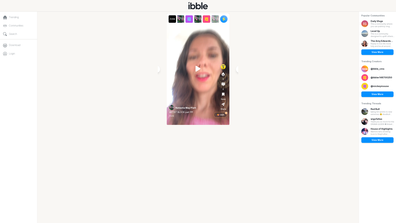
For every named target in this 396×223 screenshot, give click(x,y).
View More (377, 52)
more (171, 116)
